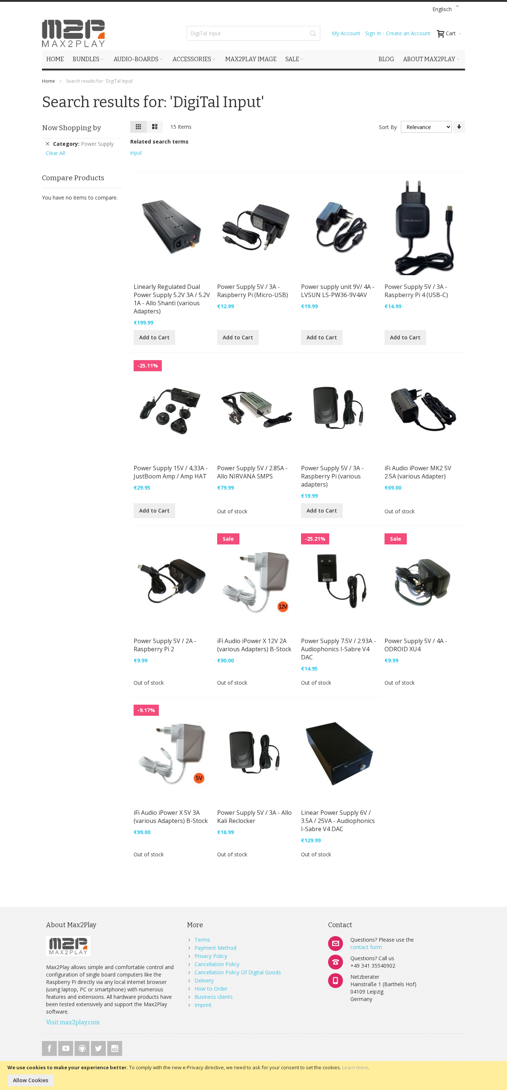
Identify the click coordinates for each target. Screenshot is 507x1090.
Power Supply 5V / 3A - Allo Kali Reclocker (254, 817)
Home (49, 81)
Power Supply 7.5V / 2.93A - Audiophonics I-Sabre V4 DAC (338, 649)
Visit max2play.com (73, 1022)
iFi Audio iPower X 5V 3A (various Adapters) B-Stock (171, 817)
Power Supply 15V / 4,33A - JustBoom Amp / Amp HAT (171, 472)
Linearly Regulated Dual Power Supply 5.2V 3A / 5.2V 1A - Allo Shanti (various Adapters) (172, 299)
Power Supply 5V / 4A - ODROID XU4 (416, 645)
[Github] (83, 1047)
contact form (366, 947)
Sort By (388, 127)
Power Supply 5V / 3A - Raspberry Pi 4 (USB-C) (416, 291)
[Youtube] (66, 1047)
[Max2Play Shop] (73, 33)
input (136, 152)
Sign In (373, 33)
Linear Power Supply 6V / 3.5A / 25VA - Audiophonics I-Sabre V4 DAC (338, 821)
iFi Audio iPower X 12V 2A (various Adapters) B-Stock (254, 645)
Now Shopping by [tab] (71, 128)
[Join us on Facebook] (50, 1047)
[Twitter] (99, 1047)
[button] (446, 9)
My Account (346, 33)
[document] (253, 1075)
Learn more (355, 1067)
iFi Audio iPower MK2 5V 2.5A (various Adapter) (418, 472)
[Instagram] (114, 1047)
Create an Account (408, 33)
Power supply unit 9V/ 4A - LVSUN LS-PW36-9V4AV (337, 291)
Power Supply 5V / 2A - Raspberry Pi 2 (165, 645)
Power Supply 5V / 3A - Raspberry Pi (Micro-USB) (252, 291)
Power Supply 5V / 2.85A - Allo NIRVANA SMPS (252, 472)
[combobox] (253, 33)
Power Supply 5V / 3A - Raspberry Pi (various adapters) (332, 476)
